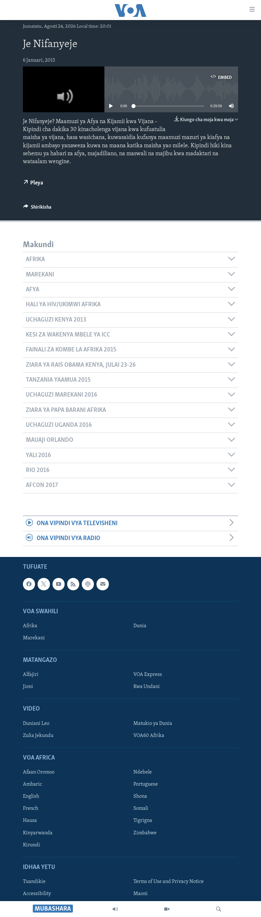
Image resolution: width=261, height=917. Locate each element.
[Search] (218, 909)
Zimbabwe (145, 833)
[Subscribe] (102, 584)
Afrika (30, 626)
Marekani (34, 638)
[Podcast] (88, 584)
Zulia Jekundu (38, 735)
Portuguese (145, 784)
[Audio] (115, 909)
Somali (140, 808)
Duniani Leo (36, 723)
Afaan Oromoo (38, 772)
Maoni (140, 893)
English (31, 796)
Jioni (28, 687)
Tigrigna (142, 820)
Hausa (30, 820)
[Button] (37, 209)
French (30, 808)
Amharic (32, 784)
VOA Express (147, 674)
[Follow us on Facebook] (29, 584)
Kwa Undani (146, 687)
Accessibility (37, 893)
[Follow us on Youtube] (59, 584)
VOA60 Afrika (148, 735)
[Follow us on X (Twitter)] (44, 584)
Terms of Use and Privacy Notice (168, 881)
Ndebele (142, 772)
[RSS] (73, 584)
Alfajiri (31, 674)
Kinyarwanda (38, 833)
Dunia (139, 626)
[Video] (166, 909)
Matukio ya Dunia (152, 723)
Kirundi (31, 845)
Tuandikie (34, 881)
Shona (140, 796)
